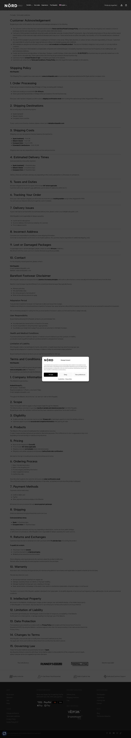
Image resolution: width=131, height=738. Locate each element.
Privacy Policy (68, 378)
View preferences (80, 374)
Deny (65, 374)
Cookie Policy (61, 378)
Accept (51, 374)
